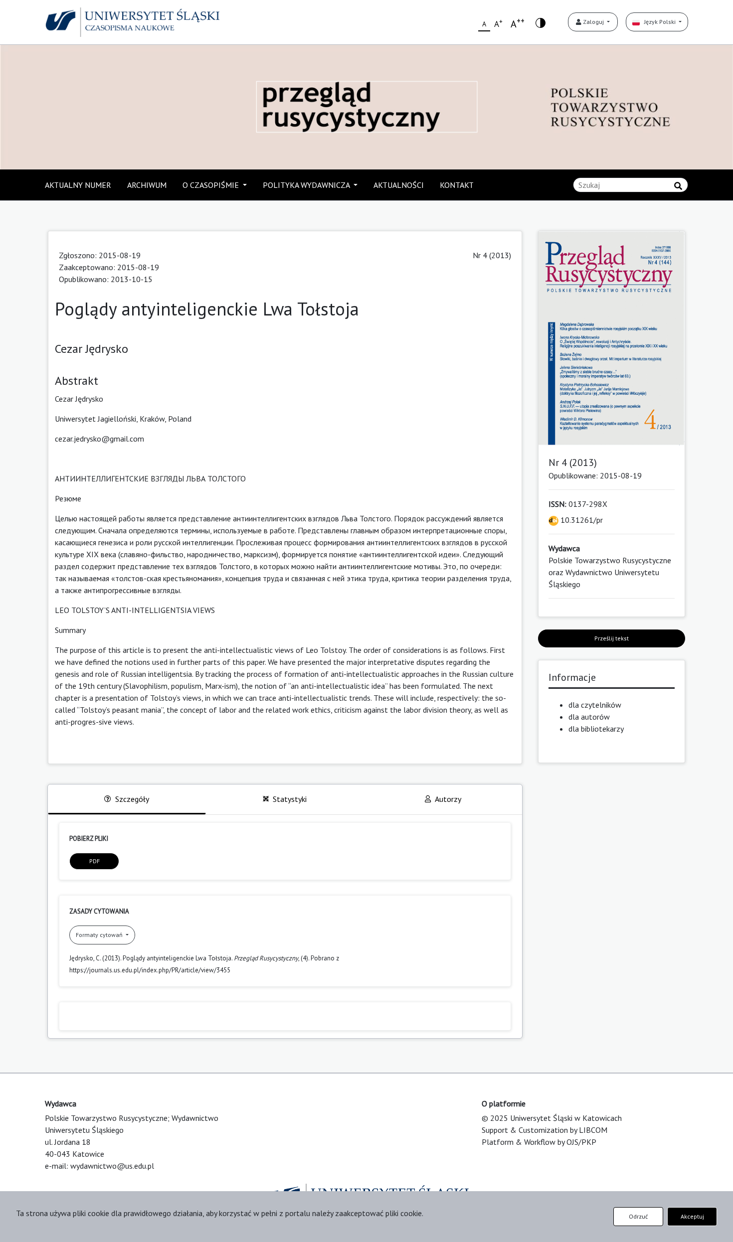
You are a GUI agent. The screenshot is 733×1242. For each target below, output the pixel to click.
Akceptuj (692, 1216)
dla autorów (589, 717)
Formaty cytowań (100, 934)
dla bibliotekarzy (596, 729)
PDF (94, 861)
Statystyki (290, 799)
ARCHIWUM (147, 185)
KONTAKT (457, 185)
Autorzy (448, 799)
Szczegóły (132, 799)
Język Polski (658, 21)
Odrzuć (638, 1216)
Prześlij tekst (611, 638)
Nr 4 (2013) (492, 255)
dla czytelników (594, 705)
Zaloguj (593, 21)
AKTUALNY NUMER (78, 185)
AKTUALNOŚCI (398, 185)
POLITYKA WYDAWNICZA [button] (307, 185)
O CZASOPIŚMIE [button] (212, 185)
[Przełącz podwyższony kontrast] (540, 22)
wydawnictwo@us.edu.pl (112, 1166)
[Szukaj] (678, 186)
